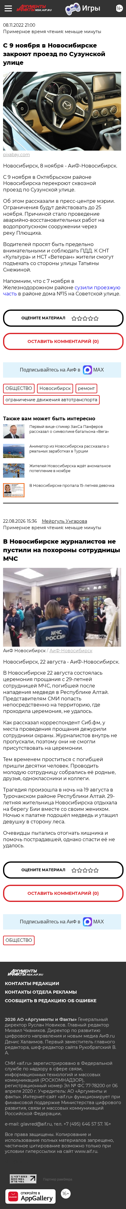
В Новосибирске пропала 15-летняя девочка (71, 485)
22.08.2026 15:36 (20, 521)
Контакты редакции (32, 983)
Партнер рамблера (57, 1179)
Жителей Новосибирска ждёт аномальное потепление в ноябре (70, 468)
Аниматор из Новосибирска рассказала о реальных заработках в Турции (69, 448)
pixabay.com (16, 154)
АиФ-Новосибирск (71, 650)
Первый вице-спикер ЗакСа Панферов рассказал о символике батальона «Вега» (69, 429)
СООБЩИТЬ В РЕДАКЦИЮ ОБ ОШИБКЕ (50, 1000)
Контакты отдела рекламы (41, 992)
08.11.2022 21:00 (19, 25)
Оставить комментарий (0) (63, 341)
